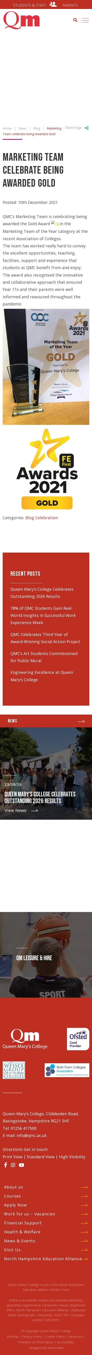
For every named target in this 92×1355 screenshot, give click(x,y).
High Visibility (72, 1156)
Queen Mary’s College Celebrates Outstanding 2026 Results (39, 798)
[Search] (75, 19)
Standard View (40, 1156)
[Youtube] (21, 1165)
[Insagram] (13, 1165)
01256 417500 (23, 1128)
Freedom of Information (35, 1342)
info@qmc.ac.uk (32, 1135)
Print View (12, 1156)
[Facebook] (5, 1164)
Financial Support (23, 1222)
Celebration (46, 517)
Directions (13, 1149)
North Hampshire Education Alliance (43, 1258)
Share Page (73, 127)
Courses (12, 1196)
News (12, 721)
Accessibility (65, 1342)
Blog (29, 517)
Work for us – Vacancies (29, 1214)
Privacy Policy (32, 1336)
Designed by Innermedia (46, 1348)
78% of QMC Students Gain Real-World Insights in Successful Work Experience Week (43, 615)
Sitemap (13, 1336)
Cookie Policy (55, 1336)
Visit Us (12, 1249)
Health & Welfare (22, 1231)
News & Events (19, 1240)
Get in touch (36, 1149)
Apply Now (15, 1205)
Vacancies (75, 1336)
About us (13, 1187)
